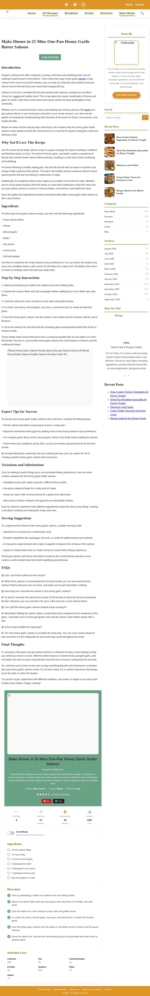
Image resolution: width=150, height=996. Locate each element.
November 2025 (126, 289)
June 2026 (126, 259)
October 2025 (126, 294)
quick (17, 96)
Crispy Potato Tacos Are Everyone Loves (128, 178)
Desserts (106, 13)
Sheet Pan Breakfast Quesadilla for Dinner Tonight (132, 152)
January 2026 (126, 279)
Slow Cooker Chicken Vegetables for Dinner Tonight (131, 138)
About (129, 4)
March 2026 (126, 269)
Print (60, 801)
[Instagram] (83, 4)
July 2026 (126, 253)
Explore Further (127, 95)
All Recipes (50, 13)
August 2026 (126, 248)
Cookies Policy (60, 989)
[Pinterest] (66, 4)
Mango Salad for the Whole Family (130, 192)
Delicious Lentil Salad (127, 165)
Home (32, 13)
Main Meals (127, 13)
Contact (139, 4)
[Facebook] (75, 4)
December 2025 (126, 284)
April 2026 (126, 264)
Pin (47, 801)
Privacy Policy (44, 989)
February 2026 (126, 274)
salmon (82, 79)
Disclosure (74, 989)
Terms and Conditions (92, 989)
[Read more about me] (126, 52)
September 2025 (126, 299)
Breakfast (71, 13)
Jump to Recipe (50, 57)
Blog (126, 232)
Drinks (89, 13)
